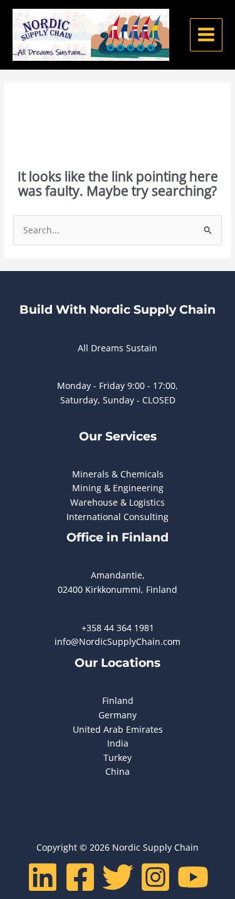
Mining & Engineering (118, 488)
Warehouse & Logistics (117, 502)
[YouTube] (193, 877)
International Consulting (117, 517)
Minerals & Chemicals (118, 474)
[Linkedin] (42, 877)
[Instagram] (155, 877)
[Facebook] (80, 877)
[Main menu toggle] (206, 34)
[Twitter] (117, 877)
